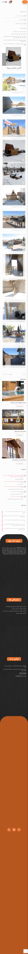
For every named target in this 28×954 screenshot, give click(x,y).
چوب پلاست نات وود (19, 16)
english (3, 2)
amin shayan (20, 481)
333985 (21, 475)
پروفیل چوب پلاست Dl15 (15, 496)
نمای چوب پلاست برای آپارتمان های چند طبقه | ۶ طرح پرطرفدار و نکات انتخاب (14, 516)
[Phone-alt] (9, 830)
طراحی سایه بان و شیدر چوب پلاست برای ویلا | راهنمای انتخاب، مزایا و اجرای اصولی (14, 529)
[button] (14, 541)
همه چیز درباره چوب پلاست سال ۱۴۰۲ (10, 481)
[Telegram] (14, 830)
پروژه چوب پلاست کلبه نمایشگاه (20, 431)
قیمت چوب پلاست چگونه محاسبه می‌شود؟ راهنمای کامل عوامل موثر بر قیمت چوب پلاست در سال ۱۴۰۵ (14, 525)
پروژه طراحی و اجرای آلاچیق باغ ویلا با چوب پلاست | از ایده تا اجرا (14, 520)
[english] (6, 2)
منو (24, 2)
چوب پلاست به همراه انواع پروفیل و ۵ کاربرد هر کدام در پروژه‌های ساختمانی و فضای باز (13, 476)
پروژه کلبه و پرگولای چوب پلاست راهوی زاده (18, 402)
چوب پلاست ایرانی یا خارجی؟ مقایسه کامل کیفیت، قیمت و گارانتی (15, 512)
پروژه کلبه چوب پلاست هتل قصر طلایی (19, 460)
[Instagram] (19, 830)
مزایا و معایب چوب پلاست (15, 491)
